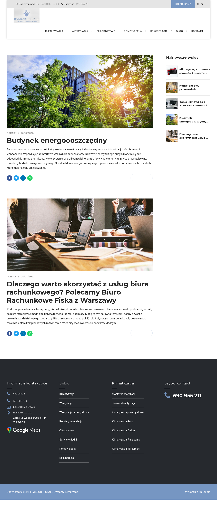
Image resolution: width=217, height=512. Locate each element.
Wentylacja (80, 31)
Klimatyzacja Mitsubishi (126, 448)
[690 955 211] (167, 396)
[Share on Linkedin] (23, 178)
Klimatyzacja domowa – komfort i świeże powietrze (194, 71)
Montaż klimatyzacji (123, 394)
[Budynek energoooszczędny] (80, 91)
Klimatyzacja (54, 31)
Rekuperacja (158, 31)
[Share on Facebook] (9, 178)
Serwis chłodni (68, 439)
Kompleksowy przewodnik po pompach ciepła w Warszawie (192, 87)
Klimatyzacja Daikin (123, 430)
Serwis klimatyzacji (123, 403)
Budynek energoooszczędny (57, 140)
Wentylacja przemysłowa (74, 412)
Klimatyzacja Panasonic (126, 439)
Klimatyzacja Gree (122, 421)
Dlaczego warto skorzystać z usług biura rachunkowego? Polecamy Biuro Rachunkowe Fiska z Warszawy (78, 292)
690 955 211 (187, 396)
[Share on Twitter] (16, 178)
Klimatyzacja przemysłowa (128, 412)
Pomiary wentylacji (70, 421)
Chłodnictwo (106, 31)
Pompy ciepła (133, 31)
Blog (179, 31)
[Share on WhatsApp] (30, 178)
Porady (11, 133)
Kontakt (197, 31)
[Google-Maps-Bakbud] (24, 429)
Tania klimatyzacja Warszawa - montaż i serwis (193, 103)
